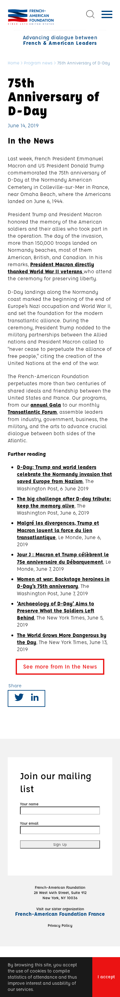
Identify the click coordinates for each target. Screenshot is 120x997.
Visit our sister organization (60, 911)
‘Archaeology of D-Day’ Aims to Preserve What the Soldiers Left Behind (55, 610)
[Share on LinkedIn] (34, 698)
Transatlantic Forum (32, 411)
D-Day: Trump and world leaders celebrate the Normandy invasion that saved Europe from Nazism (64, 474)
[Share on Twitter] (19, 698)
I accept (106, 977)
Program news (38, 63)
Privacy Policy (60, 925)
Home (13, 63)
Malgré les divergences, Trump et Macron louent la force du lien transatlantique (58, 530)
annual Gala (45, 404)
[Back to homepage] (31, 17)
